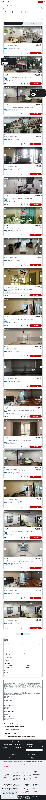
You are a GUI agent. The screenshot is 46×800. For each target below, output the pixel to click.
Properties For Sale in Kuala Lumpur (17, 779)
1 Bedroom (10, 712)
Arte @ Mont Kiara (36, 790)
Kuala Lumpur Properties (35, 772)
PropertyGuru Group (7, 744)
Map (33, 23)
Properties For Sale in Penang (17, 776)
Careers (4, 748)
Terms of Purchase (34, 796)
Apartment (20, 684)
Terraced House (9, 684)
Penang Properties (36, 775)
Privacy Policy (14, 792)
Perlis (5, 701)
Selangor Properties (36, 774)
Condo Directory (6, 774)
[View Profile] (7, 27)
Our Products (5, 747)
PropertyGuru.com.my (7, 761)
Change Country (29, 744)
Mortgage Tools (6, 785)
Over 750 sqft (6, 718)
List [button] (14, 23)
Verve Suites (35, 788)
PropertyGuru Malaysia (6, 770)
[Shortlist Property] (41, 27)
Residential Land (7, 685)
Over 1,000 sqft (12, 718)
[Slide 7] (25, 71)
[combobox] (21, 9)
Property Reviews (6, 772)
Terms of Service (21, 796)
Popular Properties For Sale (17, 770)
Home (4, 5)
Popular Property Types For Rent (26, 785)
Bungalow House (33, 684)
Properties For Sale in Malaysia (17, 773)
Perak (8, 701)
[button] (4, 16)
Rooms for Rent (26, 791)
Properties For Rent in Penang (27, 776)
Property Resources (7, 784)
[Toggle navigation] (44, 2)
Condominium (15, 684)
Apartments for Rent (26, 788)
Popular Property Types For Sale (16, 785)
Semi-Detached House (26, 684)
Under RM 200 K (7, 707)
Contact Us (17, 744)
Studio (5, 712)
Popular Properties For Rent (27, 770)
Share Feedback (18, 747)
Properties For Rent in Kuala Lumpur (27, 779)
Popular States (36, 769)
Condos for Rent (26, 789)
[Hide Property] (38, 27)
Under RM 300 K (13, 707)
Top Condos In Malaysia (36, 785)
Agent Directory (6, 775)
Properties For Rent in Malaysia (27, 773)
